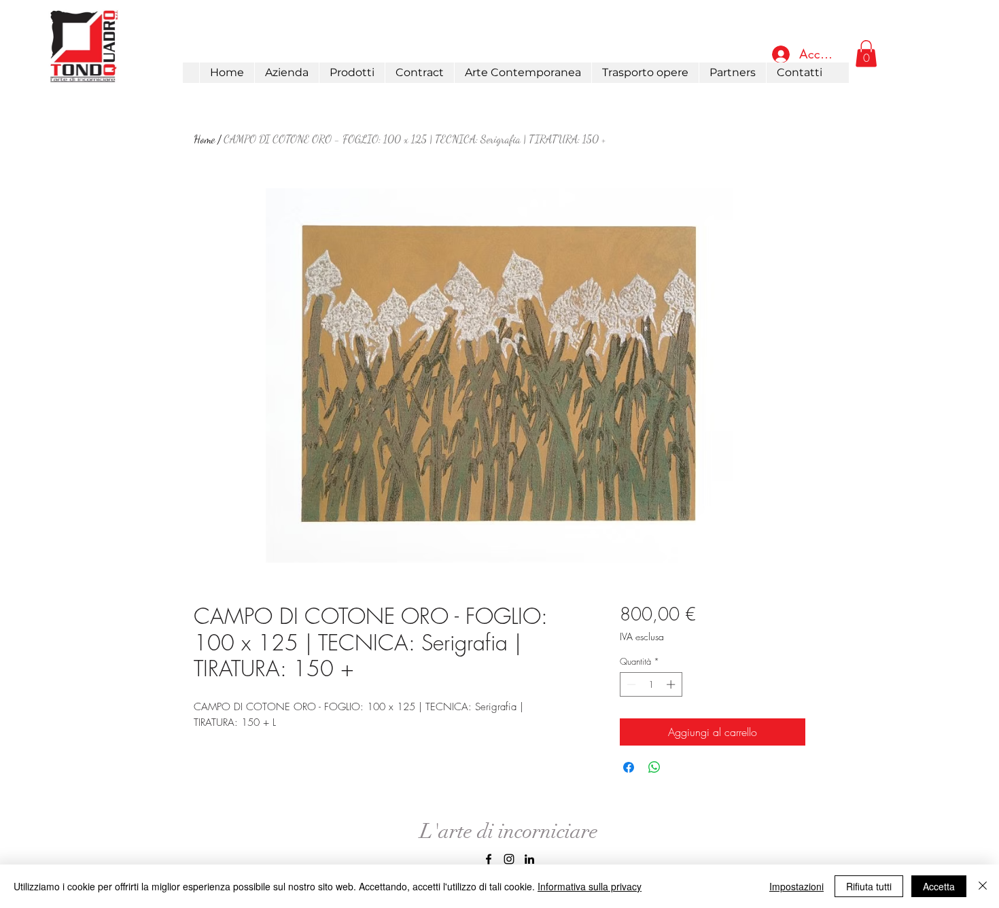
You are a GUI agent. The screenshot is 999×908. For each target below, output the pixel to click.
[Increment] (672, 684)
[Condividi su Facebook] (628, 767)
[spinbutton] (650, 684)
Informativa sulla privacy (590, 886)
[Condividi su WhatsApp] (654, 767)
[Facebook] (488, 859)
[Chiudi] (983, 886)
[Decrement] (630, 684)
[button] (352, 73)
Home (204, 139)
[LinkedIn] (529, 859)
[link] (866, 53)
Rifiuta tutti (869, 886)
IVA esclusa (642, 636)
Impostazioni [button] (796, 886)
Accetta (939, 886)
